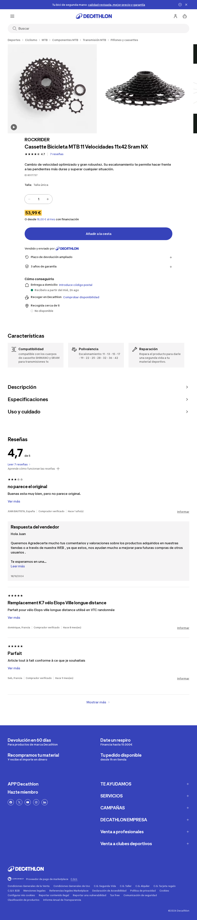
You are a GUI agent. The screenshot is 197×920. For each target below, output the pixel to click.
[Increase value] (47, 199)
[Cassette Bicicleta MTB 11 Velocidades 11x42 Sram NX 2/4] (145, 88)
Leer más (18, 566)
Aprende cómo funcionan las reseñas (31, 468)
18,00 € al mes (46, 219)
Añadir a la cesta (98, 234)
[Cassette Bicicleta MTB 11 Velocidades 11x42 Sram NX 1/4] (52, 88)
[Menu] (12, 16)
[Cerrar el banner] (186, 5)
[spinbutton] (38, 199)
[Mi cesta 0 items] (184, 16)
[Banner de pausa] (180, 5)
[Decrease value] (29, 199)
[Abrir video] (14, 127)
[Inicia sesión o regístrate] (175, 16)
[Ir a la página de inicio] (94, 16)
